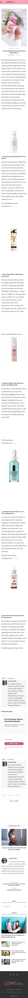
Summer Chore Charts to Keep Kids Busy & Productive (18, 943)
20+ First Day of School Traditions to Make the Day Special (12, 936)
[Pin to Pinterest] (15, 801)
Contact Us (18, 989)
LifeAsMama (24, 992)
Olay (23, 334)
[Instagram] (22, 2)
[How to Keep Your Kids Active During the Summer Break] (5, 953)
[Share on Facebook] (12, 801)
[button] (2, 840)
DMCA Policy (10, 989)
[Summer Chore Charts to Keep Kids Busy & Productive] (5, 944)
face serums (10, 795)
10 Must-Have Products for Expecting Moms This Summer (18, 961)
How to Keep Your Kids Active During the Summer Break (18, 952)
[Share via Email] (17, 801)
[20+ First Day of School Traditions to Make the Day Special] (14, 925)
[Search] (26, 2)
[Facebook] (21, 2)
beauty (3, 795)
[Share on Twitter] (14, 801)
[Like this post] (11, 801)
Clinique (15, 558)
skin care (18, 795)
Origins (14, 443)
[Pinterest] (24, 2)
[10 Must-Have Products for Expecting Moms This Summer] (14, 837)
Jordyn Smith (11, 55)
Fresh (13, 206)
